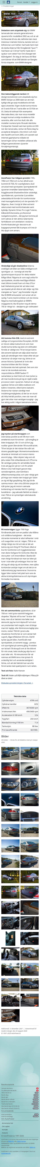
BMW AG (11, 1141)
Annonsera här (7, 1123)
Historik (5, 1133)
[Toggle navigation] (4, 2)
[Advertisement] (20, 1063)
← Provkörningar (7, 6)
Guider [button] (25, 2)
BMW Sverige (21, 1141)
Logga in (34, 2)
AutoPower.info (6, 1153)
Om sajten (6, 1126)
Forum (19, 2)
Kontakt (5, 1130)
